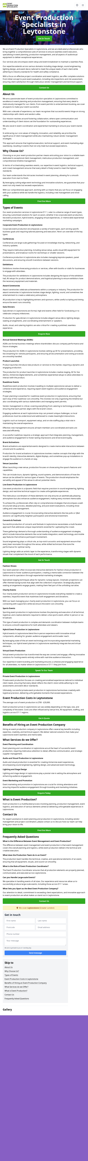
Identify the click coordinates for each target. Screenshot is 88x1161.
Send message (35, 953)
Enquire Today (44, 793)
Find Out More (44, 201)
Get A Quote (44, 718)
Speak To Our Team (44, 670)
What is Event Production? (16, 990)
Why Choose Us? (12, 971)
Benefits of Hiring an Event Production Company (26, 983)
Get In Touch (44, 38)
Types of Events (11, 975)
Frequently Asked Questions (17, 998)
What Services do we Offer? (16, 987)
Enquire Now (44, 334)
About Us (9, 967)
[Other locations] (77, 5)
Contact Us (44, 87)
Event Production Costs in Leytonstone (21, 979)
